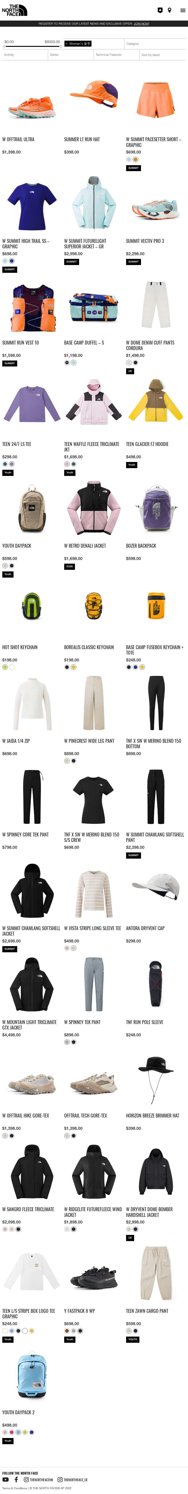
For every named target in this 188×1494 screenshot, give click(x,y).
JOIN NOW (141, 23)
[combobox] (94, 44)
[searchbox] (94, 44)
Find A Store (170, 10)
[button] (183, 10)
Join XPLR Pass (160, 10)
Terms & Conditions (14, 1488)
